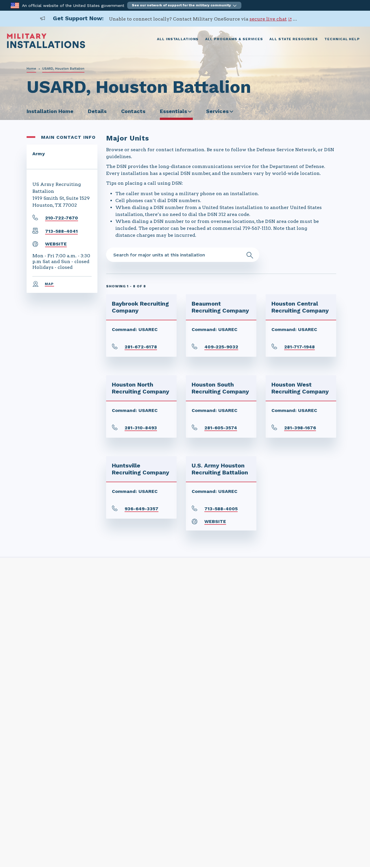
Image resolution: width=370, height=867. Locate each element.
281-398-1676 (300, 427)
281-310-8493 (141, 427)
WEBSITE (56, 244)
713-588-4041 (61, 231)
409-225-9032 (221, 347)
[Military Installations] (46, 46)
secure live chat (268, 19)
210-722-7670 (61, 218)
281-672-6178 (141, 347)
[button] (184, 5)
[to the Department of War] (15, 5)
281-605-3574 (220, 427)
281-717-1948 (299, 347)
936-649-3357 (141, 508)
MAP (49, 284)
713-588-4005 (221, 508)
